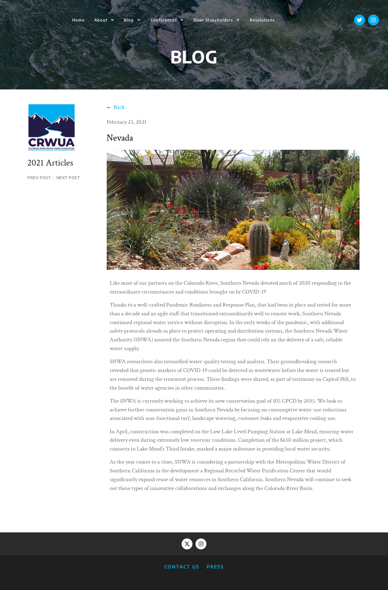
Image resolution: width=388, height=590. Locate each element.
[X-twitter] (187, 543)
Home (78, 19)
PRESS (215, 566)
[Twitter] (359, 20)
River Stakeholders (213, 19)
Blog (129, 19)
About (100, 19)
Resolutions (262, 19)
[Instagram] (373, 20)
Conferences (164, 19)
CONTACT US (181, 566)
